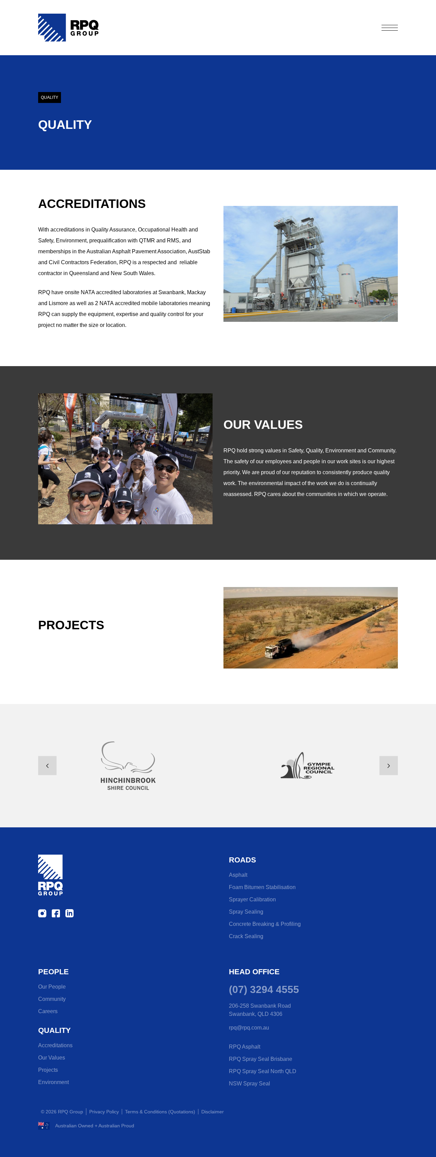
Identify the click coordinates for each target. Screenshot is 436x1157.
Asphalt (238, 875)
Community (52, 999)
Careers (48, 1011)
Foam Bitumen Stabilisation (262, 887)
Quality (54, 1030)
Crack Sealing (246, 936)
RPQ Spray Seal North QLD (262, 1071)
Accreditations (55, 1045)
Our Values (51, 1058)
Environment (53, 1082)
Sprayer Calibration (252, 899)
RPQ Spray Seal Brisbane (260, 1059)
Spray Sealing (246, 912)
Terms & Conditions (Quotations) (160, 1111)
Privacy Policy (104, 1111)
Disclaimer (212, 1111)
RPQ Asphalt (244, 1047)
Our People (52, 987)
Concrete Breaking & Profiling (265, 924)
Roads (242, 860)
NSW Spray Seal (249, 1083)
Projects (48, 1070)
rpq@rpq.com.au (249, 1028)
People (53, 971)
